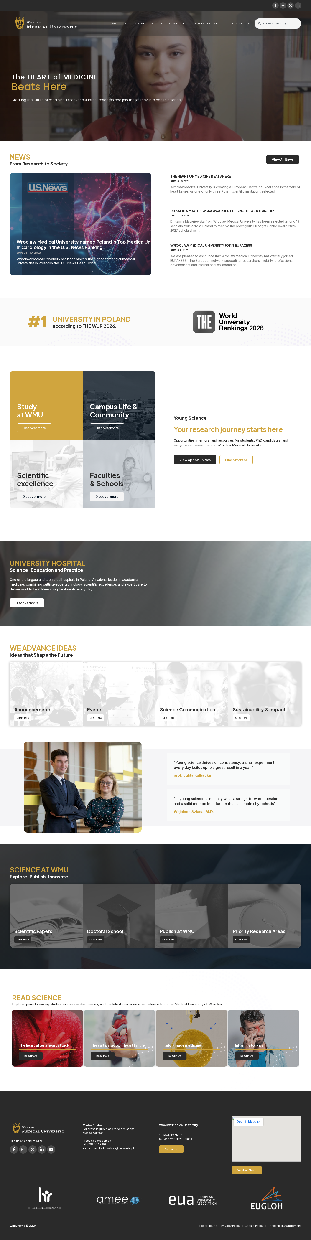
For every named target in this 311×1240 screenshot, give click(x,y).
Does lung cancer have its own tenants (260, 1043)
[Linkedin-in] (298, 5)
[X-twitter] (290, 5)
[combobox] (278, 23)
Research (141, 23)
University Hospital (207, 23)
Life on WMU (170, 23)
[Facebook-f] (275, 5)
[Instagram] (283, 5)
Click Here (23, 718)
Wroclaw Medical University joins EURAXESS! (211, 245)
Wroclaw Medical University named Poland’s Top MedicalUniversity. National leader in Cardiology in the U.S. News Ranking (110, 244)
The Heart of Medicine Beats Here (200, 176)
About (117, 23)
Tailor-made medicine (110, 1045)
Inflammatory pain (178, 1045)
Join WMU (238, 23)
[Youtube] (51, 1149)
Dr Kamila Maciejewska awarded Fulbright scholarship (222, 211)
